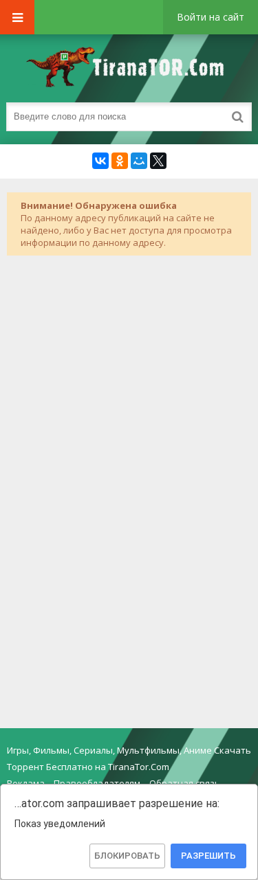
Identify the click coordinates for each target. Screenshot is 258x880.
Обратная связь (184, 783)
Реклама (26, 783)
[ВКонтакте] (100, 161)
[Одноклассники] (119, 161)
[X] (158, 161)
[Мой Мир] (139, 161)
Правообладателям (97, 783)
